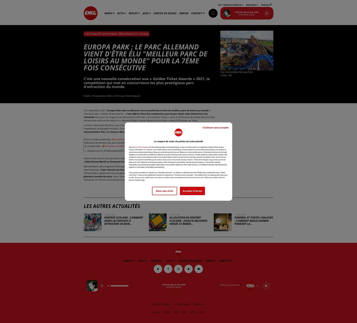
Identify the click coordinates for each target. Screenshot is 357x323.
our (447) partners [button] (142, 147)
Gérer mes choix (164, 190)
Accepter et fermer (192, 190)
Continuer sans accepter (216, 127)
